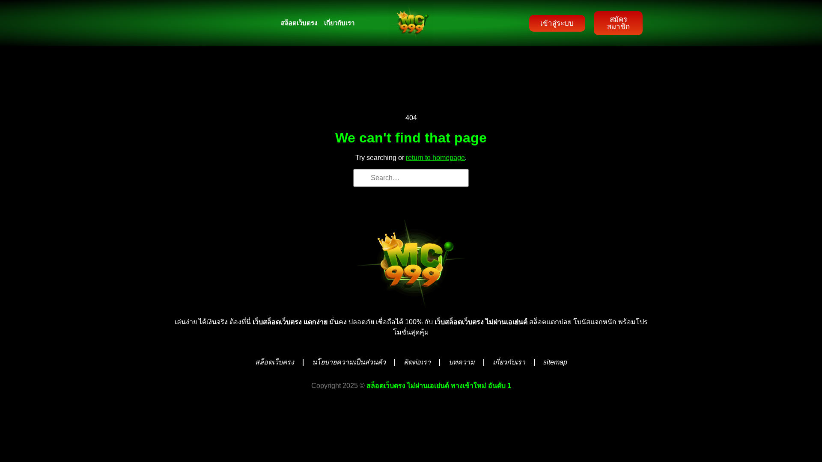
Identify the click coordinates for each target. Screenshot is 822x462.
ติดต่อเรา (417, 362)
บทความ (462, 362)
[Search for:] (411, 178)
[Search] (362, 179)
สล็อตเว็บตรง (299, 23)
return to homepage (435, 157)
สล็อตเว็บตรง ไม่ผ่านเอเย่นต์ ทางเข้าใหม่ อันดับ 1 (438, 385)
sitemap (555, 362)
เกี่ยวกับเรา (339, 23)
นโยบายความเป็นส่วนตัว (349, 362)
